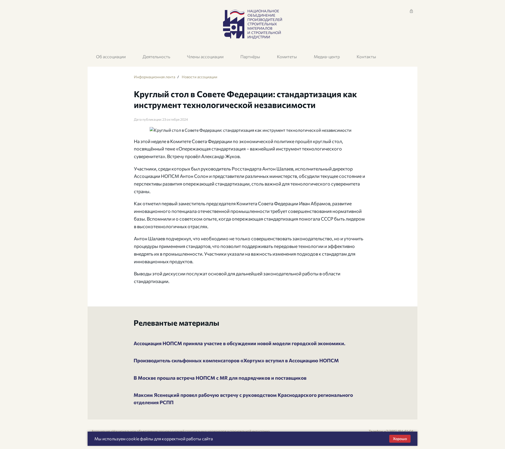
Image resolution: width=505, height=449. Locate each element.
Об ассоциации (111, 56)
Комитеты (287, 56)
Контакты (366, 56)
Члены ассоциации (205, 56)
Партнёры (250, 56)
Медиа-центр (327, 56)
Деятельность (156, 56)
